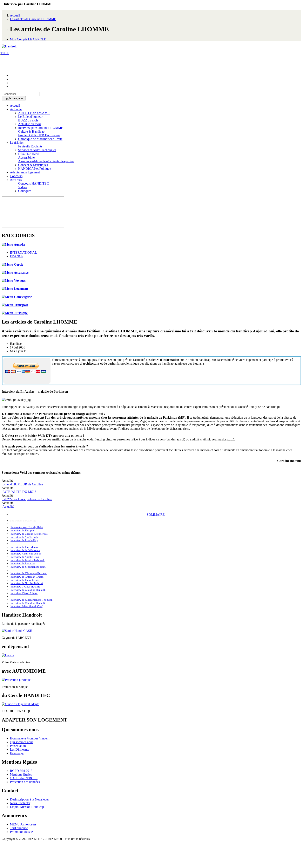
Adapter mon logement (25, 172)
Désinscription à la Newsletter (29, 799)
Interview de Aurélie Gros (25, 556)
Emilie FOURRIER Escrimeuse (39, 135)
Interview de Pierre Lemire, (25, 580)
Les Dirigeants (19, 749)
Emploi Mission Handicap (27, 807)
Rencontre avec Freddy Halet (27, 527)
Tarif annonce (19, 828)
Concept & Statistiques (33, 165)
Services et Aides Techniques (37, 150)
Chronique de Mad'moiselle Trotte (40, 139)
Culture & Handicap (31, 131)
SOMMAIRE (156, 514)
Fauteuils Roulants (30, 146)
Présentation (18, 745)
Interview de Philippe (22, 530)
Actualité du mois (29, 124)
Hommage (16, 753)
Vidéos (22, 187)
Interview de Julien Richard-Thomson (32, 599)
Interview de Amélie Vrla (24, 537)
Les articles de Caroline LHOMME (33, 19)
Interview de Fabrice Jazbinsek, (28, 560)
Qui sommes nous (21, 742)
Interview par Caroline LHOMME (40, 127)
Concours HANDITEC (33, 183)
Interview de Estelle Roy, (24, 540)
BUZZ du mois (28, 120)
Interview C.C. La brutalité (25, 586)
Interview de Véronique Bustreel (29, 573)
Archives (16, 179)
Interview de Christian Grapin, (27, 576)
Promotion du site (21, 831)
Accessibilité (26, 157)
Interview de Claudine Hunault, (28, 589)
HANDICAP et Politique (34, 168)
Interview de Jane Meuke (24, 547)
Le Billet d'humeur (30, 116)
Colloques (24, 191)
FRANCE (16, 256)
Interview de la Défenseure (25, 550)
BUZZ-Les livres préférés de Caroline (27, 499)
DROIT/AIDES (28, 153)
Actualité (16, 109)
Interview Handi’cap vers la (26, 553)
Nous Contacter (20, 803)
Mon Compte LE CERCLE (28, 39)
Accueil (15, 15)
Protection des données (25, 782)
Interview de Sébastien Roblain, (28, 566)
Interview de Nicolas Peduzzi (27, 583)
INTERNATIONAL (23, 252)
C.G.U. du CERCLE (24, 778)
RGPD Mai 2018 (21, 770)
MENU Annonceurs (23, 824)
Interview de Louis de (23, 563)
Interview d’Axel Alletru (24, 593)
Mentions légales (21, 774)
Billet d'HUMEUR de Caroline (22, 484)
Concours (16, 176)
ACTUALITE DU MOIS (19, 491)
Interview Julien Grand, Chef (26, 606)
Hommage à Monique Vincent (29, 738)
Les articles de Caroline (23, 520)
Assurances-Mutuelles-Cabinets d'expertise (46, 161)
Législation (17, 142)
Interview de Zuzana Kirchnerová (29, 533)
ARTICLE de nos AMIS (34, 113)
